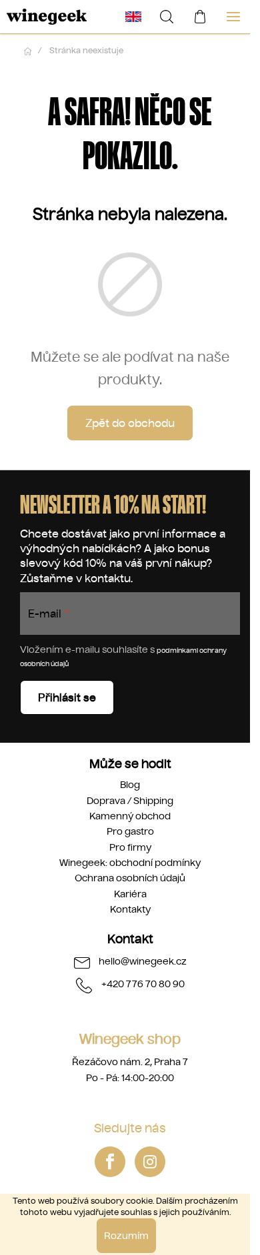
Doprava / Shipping (130, 801)
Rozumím (126, 1236)
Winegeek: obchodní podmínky (130, 863)
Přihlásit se (67, 697)
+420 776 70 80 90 (143, 984)
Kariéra (130, 894)
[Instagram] (150, 1161)
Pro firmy (130, 847)
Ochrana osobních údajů (130, 878)
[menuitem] (133, 16)
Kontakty (130, 909)
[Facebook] (110, 1161)
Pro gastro (130, 831)
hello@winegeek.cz (143, 961)
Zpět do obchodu (130, 423)
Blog (130, 785)
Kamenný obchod (130, 816)
